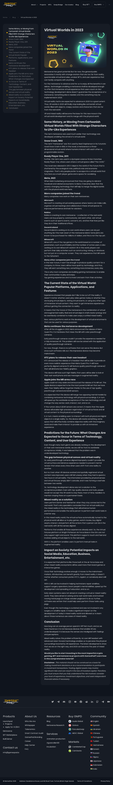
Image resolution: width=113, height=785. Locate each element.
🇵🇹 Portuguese (96, 737)
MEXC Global (77, 733)
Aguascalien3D (53, 743)
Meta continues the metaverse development (19, 64)
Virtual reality (50, 101)
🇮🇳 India (93, 769)
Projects (43, 5)
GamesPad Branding (33, 737)
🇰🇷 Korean (94, 749)
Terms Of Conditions (84, 781)
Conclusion (13, 108)
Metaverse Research (55, 725)
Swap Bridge (58, 5)
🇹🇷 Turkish (94, 741)
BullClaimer (7, 739)
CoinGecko (77, 750)
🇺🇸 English (94, 721)
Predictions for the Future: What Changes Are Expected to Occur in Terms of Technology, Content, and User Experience (21, 81)
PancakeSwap (78, 729)
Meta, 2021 (13, 44)
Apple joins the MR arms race (21, 73)
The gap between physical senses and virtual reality (20, 90)
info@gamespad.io (11, 752)
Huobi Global (77, 721)
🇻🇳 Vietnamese (96, 745)
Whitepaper (30, 725)
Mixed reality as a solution (19, 95)
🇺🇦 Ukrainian (95, 729)
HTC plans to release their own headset (22, 69)
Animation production (56, 739)
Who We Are (30, 721)
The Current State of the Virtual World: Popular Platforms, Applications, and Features (20, 56)
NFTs (49, 5)
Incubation (51, 747)
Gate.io (75, 725)
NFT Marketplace (10, 735)
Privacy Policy (105, 781)
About (33, 5)
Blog (77, 5)
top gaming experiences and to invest (60, 277)
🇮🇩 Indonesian (96, 765)
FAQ (26, 749)
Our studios (69, 5)
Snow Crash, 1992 (16, 39)
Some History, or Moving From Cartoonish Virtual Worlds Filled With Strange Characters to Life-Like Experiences (22, 32)
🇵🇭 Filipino (94, 757)
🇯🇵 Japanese (95, 761)
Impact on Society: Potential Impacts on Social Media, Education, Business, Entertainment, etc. (21, 101)
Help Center (30, 745)
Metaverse (7, 731)
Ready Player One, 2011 (18, 42)
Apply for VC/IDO (12, 727)
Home (5, 17)
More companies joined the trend (20, 48)
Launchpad (7, 721)
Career (28, 741)
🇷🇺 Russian (94, 753)
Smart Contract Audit (34, 733)
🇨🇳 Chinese (95, 733)
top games (67, 242)
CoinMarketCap (79, 747)
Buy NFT (86, 4)
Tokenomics (30, 729)
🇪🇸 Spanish (95, 725)
